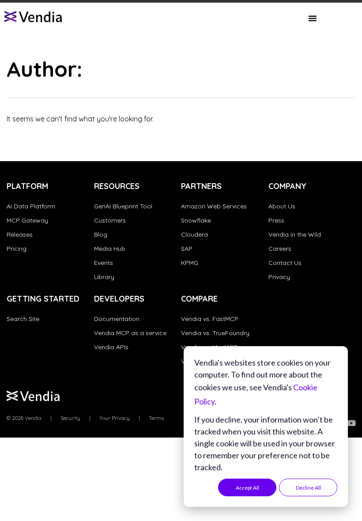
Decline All (308, 487)
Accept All (247, 487)
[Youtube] (351, 423)
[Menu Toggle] (312, 18)
